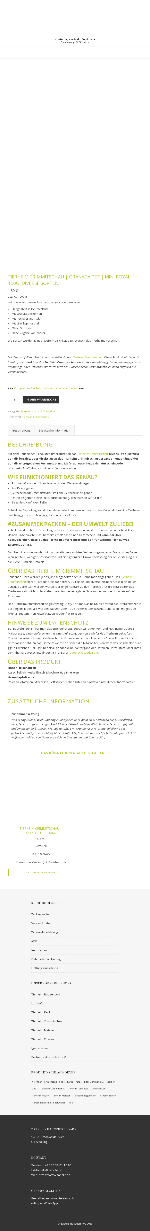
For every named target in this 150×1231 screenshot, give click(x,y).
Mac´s (35, 1088)
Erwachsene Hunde (54, 1081)
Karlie (70, 1081)
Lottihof (36, 1003)
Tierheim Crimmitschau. (92, 454)
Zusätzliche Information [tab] (54, 430)
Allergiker (37, 1081)
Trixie (70, 1102)
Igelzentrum (39, 1048)
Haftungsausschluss (44, 968)
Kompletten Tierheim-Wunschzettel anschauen (45, 388)
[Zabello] (75, 23)
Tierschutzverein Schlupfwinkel (48, 1102)
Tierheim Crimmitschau (87, 357)
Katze (79, 1081)
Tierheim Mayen (40, 1095)
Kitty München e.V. (94, 1081)
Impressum (39, 950)
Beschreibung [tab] (21, 430)
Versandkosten (41, 923)
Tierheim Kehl (40, 1012)
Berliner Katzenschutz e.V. (48, 1057)
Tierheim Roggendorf (45, 994)
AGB (34, 941)
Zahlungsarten (40, 914)
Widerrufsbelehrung (44, 932)
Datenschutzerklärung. (84, 652)
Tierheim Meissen (43, 1030)
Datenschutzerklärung (46, 959)
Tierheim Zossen (42, 1039)
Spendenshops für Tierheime (38, 411)
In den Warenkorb (41, 399)
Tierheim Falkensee (78, 1088)
